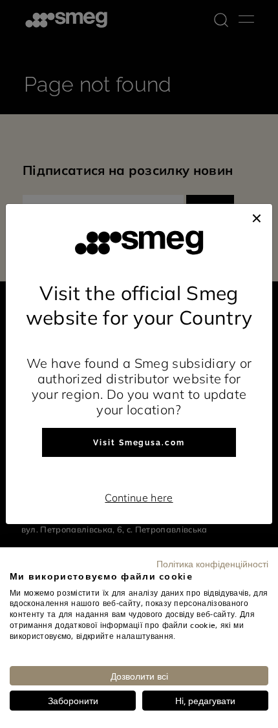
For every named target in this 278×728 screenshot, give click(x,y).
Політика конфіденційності (212, 563)
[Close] (256, 217)
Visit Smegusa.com (139, 442)
